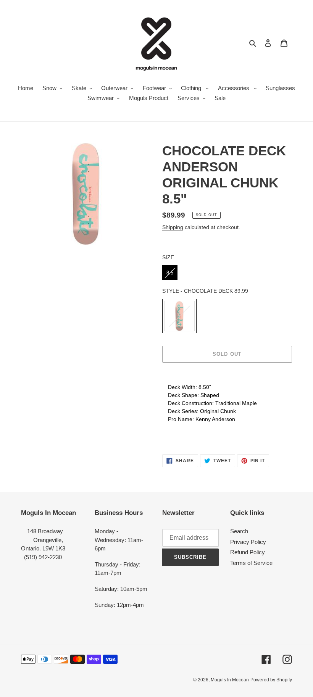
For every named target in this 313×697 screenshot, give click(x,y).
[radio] (169, 273)
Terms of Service (251, 563)
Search (239, 531)
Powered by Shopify (271, 679)
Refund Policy (247, 552)
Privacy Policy (248, 542)
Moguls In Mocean (230, 679)
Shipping (172, 227)
